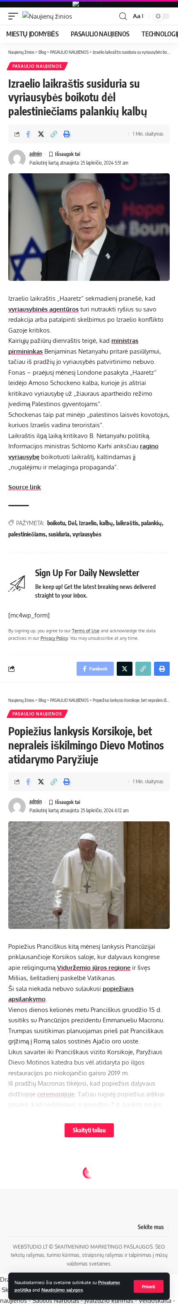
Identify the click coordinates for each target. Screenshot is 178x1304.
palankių (151, 522)
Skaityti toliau (89, 1130)
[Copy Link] (54, 134)
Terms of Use (85, 630)
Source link (24, 487)
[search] (123, 16)
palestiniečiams (27, 534)
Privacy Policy (54, 638)
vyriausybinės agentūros (43, 309)
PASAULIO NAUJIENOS (37, 66)
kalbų (106, 522)
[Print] (66, 134)
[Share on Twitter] (41, 134)
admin (35, 154)
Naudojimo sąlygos (62, 1289)
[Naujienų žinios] (47, 16)
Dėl (72, 522)
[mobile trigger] (15, 16)
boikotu (56, 522)
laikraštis (127, 522)
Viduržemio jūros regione (93, 967)
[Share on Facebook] (28, 134)
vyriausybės (86, 534)
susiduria (59, 534)
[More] (79, 1254)
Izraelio (87, 522)
